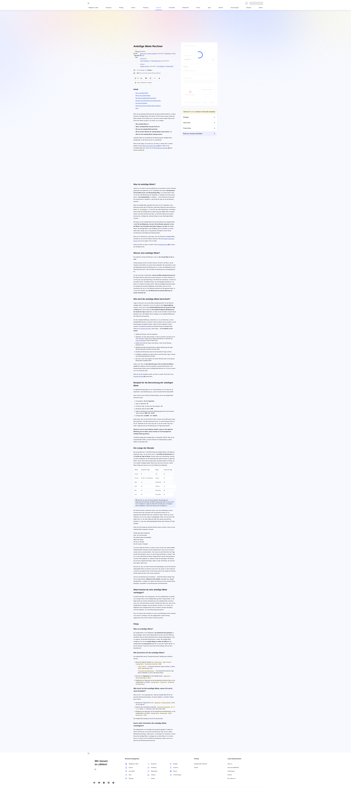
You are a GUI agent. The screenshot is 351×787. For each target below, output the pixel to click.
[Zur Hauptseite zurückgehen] (96, 3)
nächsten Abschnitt (146, 328)
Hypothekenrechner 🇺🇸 (164, 244)
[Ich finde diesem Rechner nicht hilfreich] (142, 78)
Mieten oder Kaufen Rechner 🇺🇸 (151, 145)
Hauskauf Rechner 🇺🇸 (139, 376)
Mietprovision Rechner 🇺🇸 (163, 148)
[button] (199, 111)
